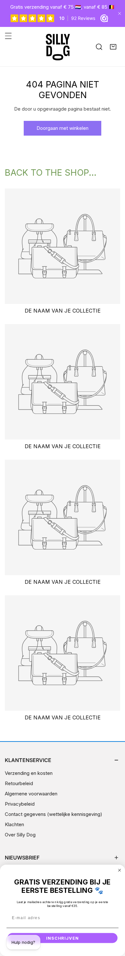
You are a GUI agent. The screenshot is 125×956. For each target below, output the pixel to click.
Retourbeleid (19, 783)
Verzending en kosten (29, 773)
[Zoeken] (99, 47)
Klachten (14, 824)
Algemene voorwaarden (31, 794)
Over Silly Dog (20, 835)
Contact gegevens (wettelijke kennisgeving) (53, 814)
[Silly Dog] (61, 46)
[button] (113, 47)
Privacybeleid (20, 804)
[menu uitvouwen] (8, 36)
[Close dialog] (119, 870)
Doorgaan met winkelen (62, 128)
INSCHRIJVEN (62, 938)
